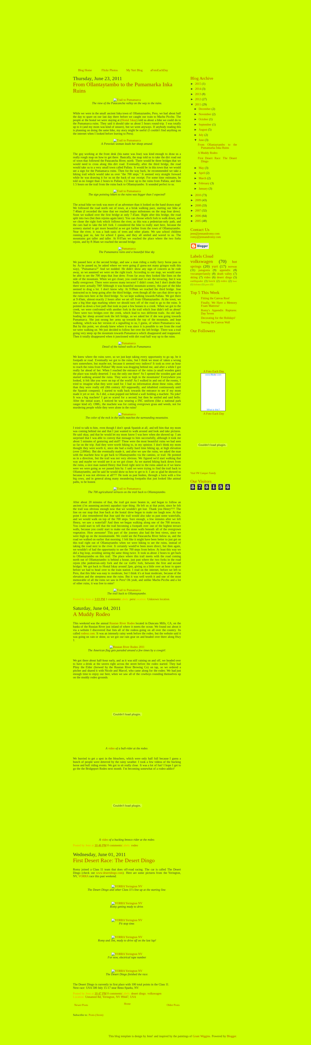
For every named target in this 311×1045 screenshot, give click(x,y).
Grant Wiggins (201, 1036)
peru (132, 599)
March (203, 178)
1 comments (113, 599)
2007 (198, 210)
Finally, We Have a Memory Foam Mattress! (219, 304)
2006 (198, 215)
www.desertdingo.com (109, 872)
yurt (215, 266)
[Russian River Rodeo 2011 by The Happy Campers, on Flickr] (127, 647)
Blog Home (85, 70)
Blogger (231, 1036)
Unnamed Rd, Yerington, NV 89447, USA (110, 997)
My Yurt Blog (134, 70)
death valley (224, 273)
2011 (198, 104)
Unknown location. (158, 599)
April (202, 173)
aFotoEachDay (159, 70)
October (204, 119)
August (203, 129)
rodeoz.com (88, 633)
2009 (198, 200)
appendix (225, 270)
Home (127, 1003)
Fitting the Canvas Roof (215, 298)
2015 (198, 83)
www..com (213, 374)
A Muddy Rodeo (91, 614)
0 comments (114, 845)
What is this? (213, 409)
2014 (198, 88)
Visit (203, 473)
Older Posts (173, 1005)
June (202, 140)
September (205, 124)
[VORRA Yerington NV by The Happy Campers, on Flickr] (126, 886)
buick (212, 281)
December (205, 109)
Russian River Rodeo (122, 623)
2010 (198, 195)
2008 (198, 205)
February (204, 183)
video (111, 748)
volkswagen (154, 993)
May (202, 167)
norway (232, 266)
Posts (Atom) (96, 1015)
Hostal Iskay (128, 120)
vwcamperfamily (200, 273)
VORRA (83, 876)
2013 (198, 94)
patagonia (204, 270)
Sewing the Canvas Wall (215, 322)
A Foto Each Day (213, 371)
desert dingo (138, 993)
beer (235, 281)
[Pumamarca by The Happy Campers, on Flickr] (127, 248)
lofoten (197, 284)
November (205, 114)
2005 (198, 221)
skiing (194, 277)
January (204, 188)
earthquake (196, 281)
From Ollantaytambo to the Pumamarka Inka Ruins (217, 146)
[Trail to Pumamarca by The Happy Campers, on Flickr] (127, 99)
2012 (198, 99)
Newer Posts (81, 1005)
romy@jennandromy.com (205, 237)
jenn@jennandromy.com (205, 233)
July (201, 135)
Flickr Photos (110, 70)
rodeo (134, 845)
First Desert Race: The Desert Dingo (114, 860)
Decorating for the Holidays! (218, 318)
